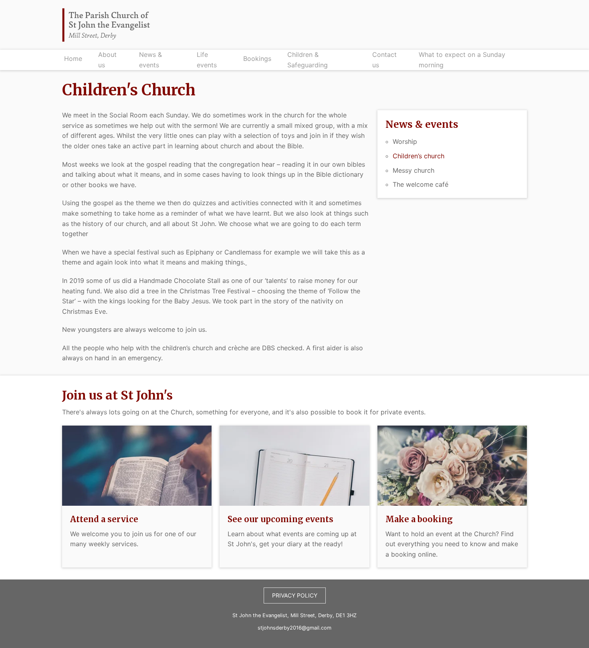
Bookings (257, 59)
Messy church (413, 170)
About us (107, 59)
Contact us (384, 59)
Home (73, 59)
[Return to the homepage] (106, 25)
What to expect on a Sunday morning (462, 59)
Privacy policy (294, 595)
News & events (150, 59)
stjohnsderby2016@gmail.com (294, 628)
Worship (405, 141)
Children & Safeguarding (307, 59)
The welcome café (420, 184)
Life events (207, 59)
